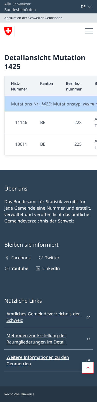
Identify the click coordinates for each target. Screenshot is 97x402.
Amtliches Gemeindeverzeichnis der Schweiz (43, 317)
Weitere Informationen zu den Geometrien (37, 360)
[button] (88, 368)
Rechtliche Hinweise (19, 394)
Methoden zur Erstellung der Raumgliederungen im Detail (36, 338)
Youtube (19, 268)
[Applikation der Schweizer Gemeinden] (10, 31)
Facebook (21, 258)
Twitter (52, 258)
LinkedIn (51, 268)
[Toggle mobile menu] (89, 31)
